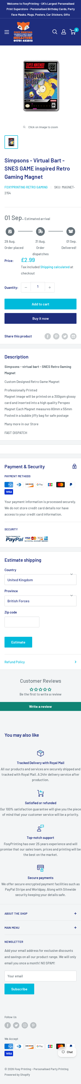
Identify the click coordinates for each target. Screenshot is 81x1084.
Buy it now (40, 318)
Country (10, 570)
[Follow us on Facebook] (7, 1025)
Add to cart (40, 304)
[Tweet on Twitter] (65, 336)
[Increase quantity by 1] (49, 287)
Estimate (18, 642)
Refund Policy (14, 662)
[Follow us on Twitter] (16, 1025)
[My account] (63, 31)
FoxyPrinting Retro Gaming (26, 187)
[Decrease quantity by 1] (26, 287)
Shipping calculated (55, 267)
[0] (73, 32)
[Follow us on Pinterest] (33, 1025)
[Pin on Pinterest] (56, 336)
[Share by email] (73, 336)
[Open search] (54, 31)
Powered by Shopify (17, 1074)
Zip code (10, 612)
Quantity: (11, 287)
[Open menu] (6, 32)
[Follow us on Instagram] (25, 1025)
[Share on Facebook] (48, 336)
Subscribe (19, 989)
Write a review (40, 706)
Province (11, 591)
